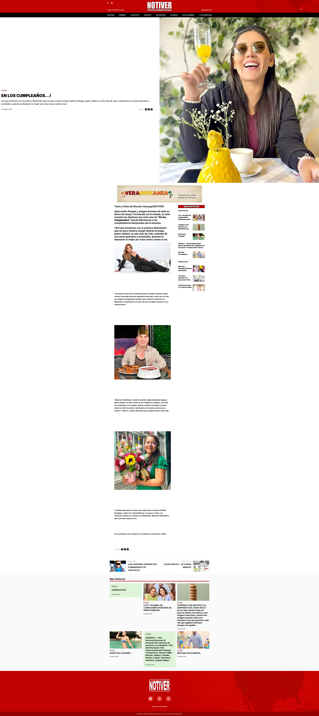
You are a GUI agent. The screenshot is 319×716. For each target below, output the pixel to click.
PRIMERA (122, 15)
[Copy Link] (151, 109)
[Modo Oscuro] (112, 3)
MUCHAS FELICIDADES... (189, 653)
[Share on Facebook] (149, 109)
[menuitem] (159, 706)
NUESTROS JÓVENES (120, 653)
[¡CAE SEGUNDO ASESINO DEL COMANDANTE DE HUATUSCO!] (118, 566)
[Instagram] (168, 698)
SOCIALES (174, 15)
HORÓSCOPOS (183, 211)
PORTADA (110, 15)
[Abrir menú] (108, 3)
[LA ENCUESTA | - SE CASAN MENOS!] (201, 566)
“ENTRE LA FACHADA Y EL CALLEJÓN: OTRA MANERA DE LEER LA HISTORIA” (185, 280)
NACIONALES (161, 15)
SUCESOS (147, 15)
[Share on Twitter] (146, 109)
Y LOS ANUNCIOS (205, 15)
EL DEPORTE (134, 15)
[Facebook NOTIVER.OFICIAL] (150, 698)
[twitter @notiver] (159, 698)
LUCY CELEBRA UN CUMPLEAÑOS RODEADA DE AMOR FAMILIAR (157, 607)
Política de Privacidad (159, 706)
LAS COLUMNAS (188, 15)
